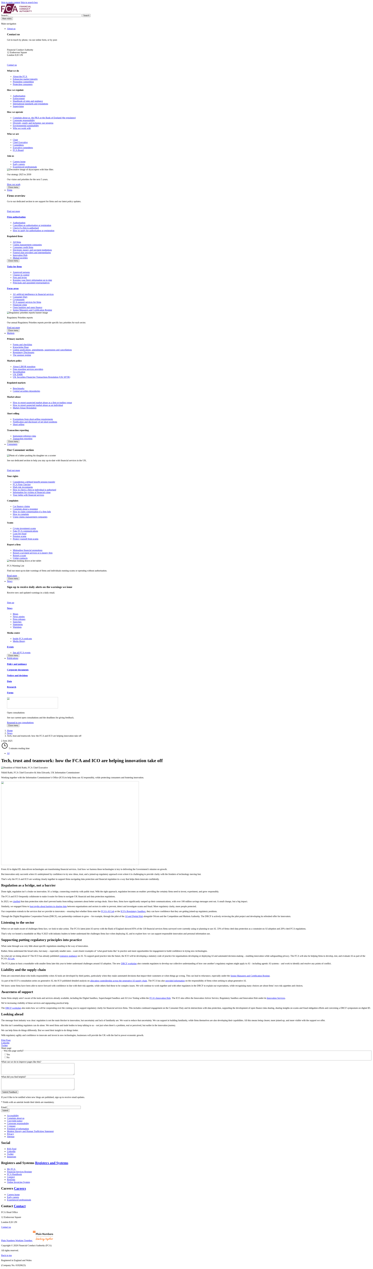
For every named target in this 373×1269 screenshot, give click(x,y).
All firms (17, 242)
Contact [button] (20, 1206)
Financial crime (20, 305)
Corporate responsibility (24, 120)
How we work (13, 184)
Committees (18, 145)
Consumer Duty (20, 297)
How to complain (21, 514)
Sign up (10, 602)
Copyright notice (14, 1121)
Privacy (10, 1134)
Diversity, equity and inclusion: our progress (33, 123)
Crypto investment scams (24, 528)
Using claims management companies (30, 517)
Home (10, 730)
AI (8, 753)
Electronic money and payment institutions (32, 250)
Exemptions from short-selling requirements (33, 419)
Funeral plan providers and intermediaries (32, 252)
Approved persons (21, 272)
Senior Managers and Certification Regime (32, 310)
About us (11, 28)
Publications (12, 658)
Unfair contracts (20, 558)
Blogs (15, 614)
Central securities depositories (26, 391)
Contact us (12, 65)
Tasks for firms (14, 266)
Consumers (12, 444)
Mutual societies (20, 258)
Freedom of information (18, 1128)
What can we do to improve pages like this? (21, 1062)
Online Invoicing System (18, 1182)
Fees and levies (20, 277)
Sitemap (10, 1136)
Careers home (19, 161)
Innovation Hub (20, 255)
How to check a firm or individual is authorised (34, 490)
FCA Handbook (14, 1174)
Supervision (18, 106)
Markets (10, 333)
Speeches (17, 622)
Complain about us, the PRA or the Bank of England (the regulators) (44, 117)
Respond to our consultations (20, 722)
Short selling (18, 424)
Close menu (13, 187)
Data (9, 681)
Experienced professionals (25, 167)
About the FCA (20, 76)
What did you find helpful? (13, 1077)
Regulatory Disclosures (23, 352)
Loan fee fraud (19, 533)
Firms (9, 190)
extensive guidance (68, 956)
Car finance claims (21, 506)
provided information (175, 980)
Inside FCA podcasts (22, 638)
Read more (12, 575)
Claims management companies (27, 244)
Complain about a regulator (25, 509)
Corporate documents (18, 670)
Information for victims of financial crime (32, 492)
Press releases (19, 619)
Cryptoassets (18, 299)
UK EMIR (18, 374)
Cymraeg (11, 1126)
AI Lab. (11, 958)
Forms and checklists (22, 344)
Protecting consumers (22, 84)
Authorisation (19, 96)
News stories (19, 616)
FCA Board (18, 150)
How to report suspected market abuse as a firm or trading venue (42, 402)
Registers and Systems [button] (51, 1163)
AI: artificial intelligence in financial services (33, 294)
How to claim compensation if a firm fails (32, 511)
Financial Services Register (19, 1171)
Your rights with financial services (28, 495)
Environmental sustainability (26, 125)
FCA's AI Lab (107, 911)
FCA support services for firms (27, 302)
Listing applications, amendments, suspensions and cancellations (42, 350)
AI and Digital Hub (134, 916)
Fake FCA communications (25, 531)
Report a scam (19, 555)
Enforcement (19, 98)
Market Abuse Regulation (24, 408)
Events (10, 647)
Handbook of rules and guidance (28, 101)
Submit (5, 1110)
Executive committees (23, 147)
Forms (10, 692)
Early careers (19, 164)
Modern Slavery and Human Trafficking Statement (30, 1131)
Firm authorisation (16, 217)
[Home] (16, 12)
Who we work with (22, 128)
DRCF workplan (129, 963)
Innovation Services (276, 998)
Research (11, 687)
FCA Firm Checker (22, 484)
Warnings (17, 627)
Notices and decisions (17, 675)
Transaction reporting (22, 438)
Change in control (21, 275)
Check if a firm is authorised (26, 228)
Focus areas (13, 288)
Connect (11, 1177)
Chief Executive (20, 142)
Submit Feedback (9, 1092)
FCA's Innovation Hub (160, 998)
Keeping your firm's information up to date (32, 280)
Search (4, 15)
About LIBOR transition (24, 366)
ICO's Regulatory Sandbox (133, 911)
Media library (19, 641)
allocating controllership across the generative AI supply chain (118, 980)
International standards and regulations (30, 103)
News (9, 581)
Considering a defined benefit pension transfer (34, 482)
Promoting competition (23, 81)
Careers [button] (20, 1188)
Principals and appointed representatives (31, 282)
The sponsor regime (22, 355)
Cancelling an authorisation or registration (32, 225)
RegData (11, 1179)
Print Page (6, 1040)
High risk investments (23, 487)
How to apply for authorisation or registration (33, 230)
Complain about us (15, 1118)
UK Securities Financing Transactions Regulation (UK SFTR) (41, 377)
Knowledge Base (21, 347)
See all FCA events (21, 652)
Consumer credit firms (23, 247)
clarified (16, 901)
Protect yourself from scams (25, 539)
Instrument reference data (24, 436)
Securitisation (19, 372)
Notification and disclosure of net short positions (35, 422)
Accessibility (13, 1115)
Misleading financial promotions (27, 550)
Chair (15, 139)
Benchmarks (18, 388)
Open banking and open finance (27, 307)
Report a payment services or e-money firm (32, 553)
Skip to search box (29, 2)
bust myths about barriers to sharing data (48, 906)
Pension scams (19, 536)
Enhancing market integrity (25, 79)
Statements (18, 624)
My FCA (11, 1169)
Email (4, 1107)
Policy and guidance (17, 664)
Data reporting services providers (28, 369)
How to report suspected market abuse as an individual (38, 405)
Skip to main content (10, 2)
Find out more (13, 211)
